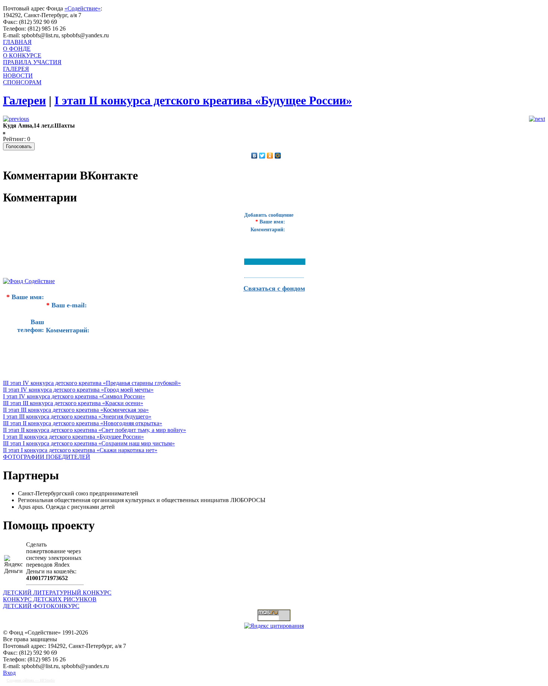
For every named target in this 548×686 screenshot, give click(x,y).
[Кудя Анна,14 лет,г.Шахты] (4, 132)
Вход (9, 673)
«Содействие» (82, 8)
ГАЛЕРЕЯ (16, 69)
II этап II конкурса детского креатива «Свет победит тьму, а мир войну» (94, 430)
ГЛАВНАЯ (17, 42)
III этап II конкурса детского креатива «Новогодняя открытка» (82, 423)
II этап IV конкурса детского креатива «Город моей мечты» (78, 389)
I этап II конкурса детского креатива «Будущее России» (73, 436)
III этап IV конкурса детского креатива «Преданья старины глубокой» (92, 383)
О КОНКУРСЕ (22, 55)
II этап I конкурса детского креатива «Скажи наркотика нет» (80, 450)
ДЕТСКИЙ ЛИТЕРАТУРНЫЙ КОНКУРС (57, 592)
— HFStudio (31, 680)
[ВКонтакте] (254, 155)
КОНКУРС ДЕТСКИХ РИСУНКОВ (50, 599)
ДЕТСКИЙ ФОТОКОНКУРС (41, 606)
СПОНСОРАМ (22, 82)
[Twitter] (262, 155)
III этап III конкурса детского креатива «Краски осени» (73, 403)
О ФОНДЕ (17, 49)
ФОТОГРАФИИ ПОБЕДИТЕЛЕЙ (46, 457)
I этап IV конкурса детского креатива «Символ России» (74, 396)
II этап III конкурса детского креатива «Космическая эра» (76, 410)
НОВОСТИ (18, 75)
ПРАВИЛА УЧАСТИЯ (32, 62)
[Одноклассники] (270, 155)
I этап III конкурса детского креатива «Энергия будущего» (77, 416)
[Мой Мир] (278, 155)
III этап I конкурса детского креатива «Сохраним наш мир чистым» (89, 443)
